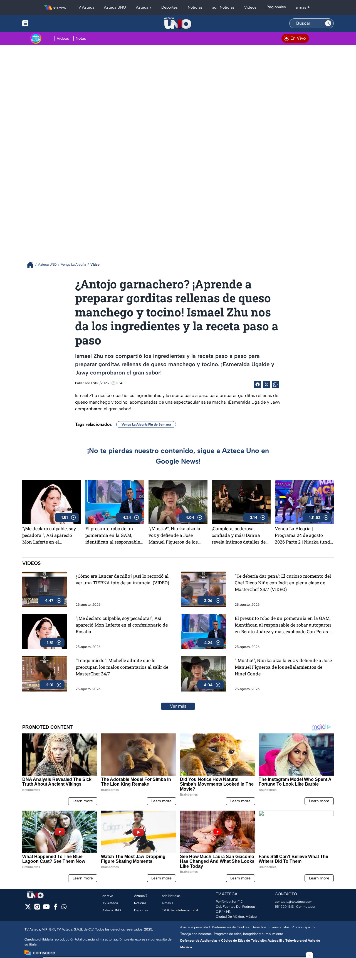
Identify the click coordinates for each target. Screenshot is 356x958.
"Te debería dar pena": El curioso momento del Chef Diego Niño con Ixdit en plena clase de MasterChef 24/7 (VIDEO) (283, 582)
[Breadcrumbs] (32, 264)
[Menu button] (44, 23)
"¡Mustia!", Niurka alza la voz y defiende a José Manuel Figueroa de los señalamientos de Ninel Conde (174, 535)
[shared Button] (275, 384)
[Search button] (328, 23)
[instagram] (37, 908)
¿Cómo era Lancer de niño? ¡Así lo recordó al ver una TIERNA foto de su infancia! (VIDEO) (122, 579)
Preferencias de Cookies (230, 927)
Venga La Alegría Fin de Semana (146, 424)
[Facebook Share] (257, 384)
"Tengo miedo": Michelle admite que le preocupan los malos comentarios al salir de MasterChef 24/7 (122, 667)
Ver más (178, 706)
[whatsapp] (64, 908)
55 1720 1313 (284, 907)
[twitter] (27, 908)
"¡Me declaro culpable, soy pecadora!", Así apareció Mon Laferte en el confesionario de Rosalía (49, 535)
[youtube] (46, 908)
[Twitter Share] (266, 384)
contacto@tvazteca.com (293, 902)
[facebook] (55, 908)
